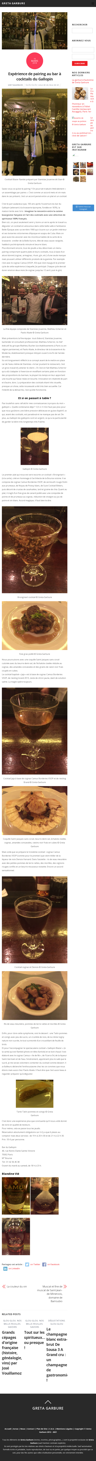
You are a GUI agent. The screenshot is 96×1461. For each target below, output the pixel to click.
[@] (79, 157)
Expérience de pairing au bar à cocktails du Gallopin (34, 76)
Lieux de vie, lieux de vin (48, 85)
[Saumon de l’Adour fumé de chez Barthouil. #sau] (83, 193)
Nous (22, 1429)
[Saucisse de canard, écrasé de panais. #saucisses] (83, 186)
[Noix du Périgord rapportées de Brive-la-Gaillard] (90, 193)
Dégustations (56, 1320)
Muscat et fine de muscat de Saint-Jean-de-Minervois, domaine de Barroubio (49, 1294)
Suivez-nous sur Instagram (84, 207)
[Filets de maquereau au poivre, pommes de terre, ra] (90, 172)
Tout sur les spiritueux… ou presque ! (34, 1340)
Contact (30, 1429)
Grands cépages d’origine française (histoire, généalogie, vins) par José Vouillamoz (12, 1353)
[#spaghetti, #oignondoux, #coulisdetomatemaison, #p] (90, 179)
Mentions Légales (64, 1429)
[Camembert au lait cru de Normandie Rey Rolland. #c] (76, 193)
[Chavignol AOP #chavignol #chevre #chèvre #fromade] (90, 200)
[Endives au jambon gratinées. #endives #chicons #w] (90, 186)
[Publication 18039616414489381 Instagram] (90, 165)
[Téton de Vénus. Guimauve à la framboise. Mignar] (76, 200)
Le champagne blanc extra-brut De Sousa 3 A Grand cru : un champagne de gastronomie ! (57, 1355)
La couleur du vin (17, 1286)
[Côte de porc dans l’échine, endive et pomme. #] (76, 186)
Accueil (8, 1429)
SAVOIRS (12, 1327)
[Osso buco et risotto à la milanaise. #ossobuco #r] (83, 172)
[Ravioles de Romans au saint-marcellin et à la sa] (83, 179)
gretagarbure (15, 85)
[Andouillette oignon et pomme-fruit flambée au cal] (76, 172)
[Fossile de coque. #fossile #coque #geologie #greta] (76, 179)
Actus (15, 1429)
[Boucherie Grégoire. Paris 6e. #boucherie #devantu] (83, 200)
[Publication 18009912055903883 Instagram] (83, 165)
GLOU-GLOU (31, 85)
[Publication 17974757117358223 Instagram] (76, 165)
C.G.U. (51, 1429)
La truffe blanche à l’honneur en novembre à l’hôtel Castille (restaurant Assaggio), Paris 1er (83, 100)
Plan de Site (41, 1429)
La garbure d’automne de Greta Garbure (83, 81)
